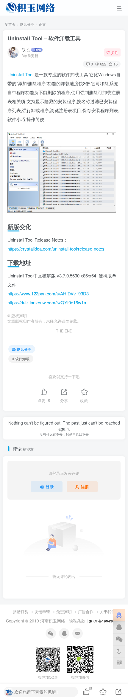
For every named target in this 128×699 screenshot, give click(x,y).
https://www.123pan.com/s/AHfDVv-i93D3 (48, 293)
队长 (26, 50)
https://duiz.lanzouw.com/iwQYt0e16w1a (46, 302)
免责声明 (64, 611)
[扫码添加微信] (119, 639)
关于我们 (107, 611)
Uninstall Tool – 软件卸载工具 (44, 38)
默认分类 (27, 24)
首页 (11, 24)
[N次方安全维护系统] (119, 615)
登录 (50, 487)
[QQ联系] (119, 627)
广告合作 (85, 611)
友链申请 (42, 611)
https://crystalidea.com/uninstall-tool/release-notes (55, 248)
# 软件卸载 (20, 358)
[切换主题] (119, 651)
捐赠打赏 (20, 611)
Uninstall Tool (20, 74)
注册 (85, 487)
